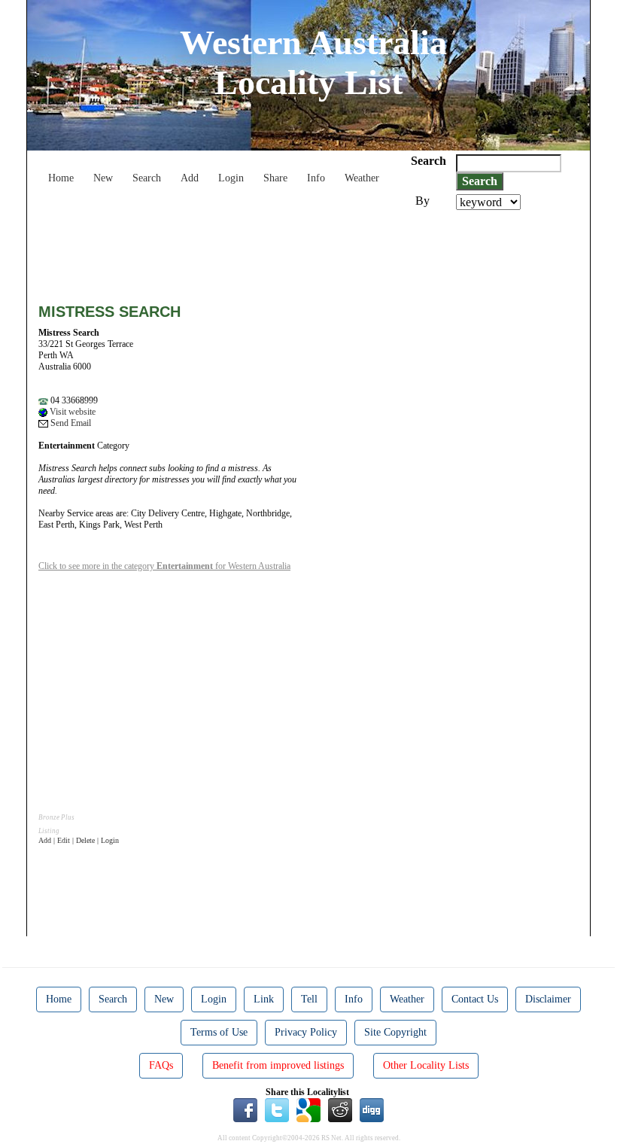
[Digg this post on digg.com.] (372, 1109)
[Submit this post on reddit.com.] (340, 1109)
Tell (309, 999)
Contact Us (474, 999)
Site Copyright (395, 1032)
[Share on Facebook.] (245, 1109)
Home (61, 178)
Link (264, 999)
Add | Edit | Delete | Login (78, 840)
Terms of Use (219, 1032)
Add (190, 178)
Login (231, 178)
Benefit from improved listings (278, 1065)
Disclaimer (548, 999)
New (103, 178)
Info (316, 178)
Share (275, 178)
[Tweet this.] (277, 1109)
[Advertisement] (312, 251)
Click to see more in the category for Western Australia (164, 566)
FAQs (161, 1065)
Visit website (71, 411)
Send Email (69, 423)
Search (146, 178)
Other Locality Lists (426, 1065)
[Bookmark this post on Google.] (308, 1109)
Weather (362, 178)
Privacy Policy (306, 1032)
